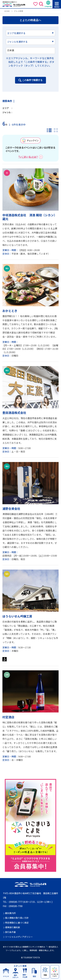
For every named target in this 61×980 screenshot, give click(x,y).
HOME (7, 11)
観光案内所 (10, 913)
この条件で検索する (32, 80)
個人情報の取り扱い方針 (17, 917)
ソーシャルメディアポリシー (19, 936)
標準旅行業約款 (12, 927)
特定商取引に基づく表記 (17, 922)
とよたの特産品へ (30, 20)
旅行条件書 (10, 932)
